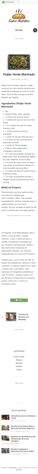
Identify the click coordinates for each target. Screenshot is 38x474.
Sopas (19, 369)
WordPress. (13, 468)
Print (20, 300)
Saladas (19, 366)
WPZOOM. (19, 470)
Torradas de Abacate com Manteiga (23, 316)
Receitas (19, 363)
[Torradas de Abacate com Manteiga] (11, 317)
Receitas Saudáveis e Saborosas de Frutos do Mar (22, 450)
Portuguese (9, 2)
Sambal (23, 145)
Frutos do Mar (19, 357)
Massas (19, 360)
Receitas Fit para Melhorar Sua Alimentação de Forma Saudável (23, 439)
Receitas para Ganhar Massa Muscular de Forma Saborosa (23, 427)
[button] (19, 30)
